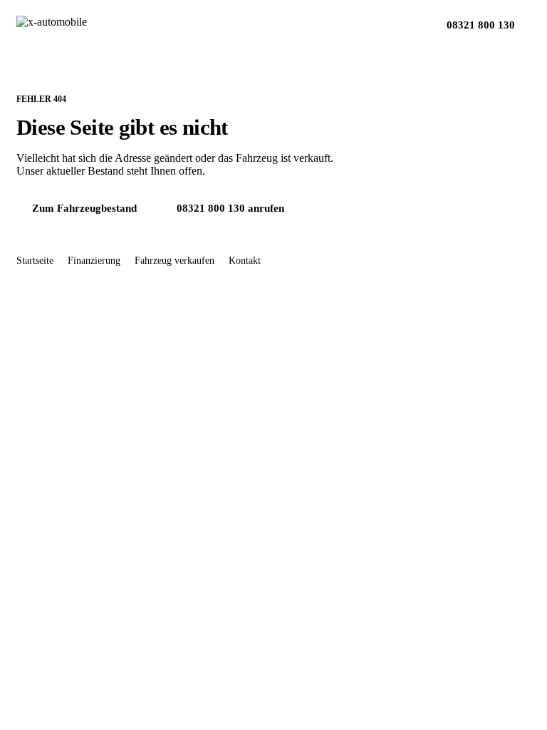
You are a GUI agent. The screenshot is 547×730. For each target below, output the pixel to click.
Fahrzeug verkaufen (174, 260)
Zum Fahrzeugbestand (84, 208)
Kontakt (245, 260)
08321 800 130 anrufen (230, 208)
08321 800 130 (481, 25)
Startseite (34, 260)
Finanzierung (94, 260)
